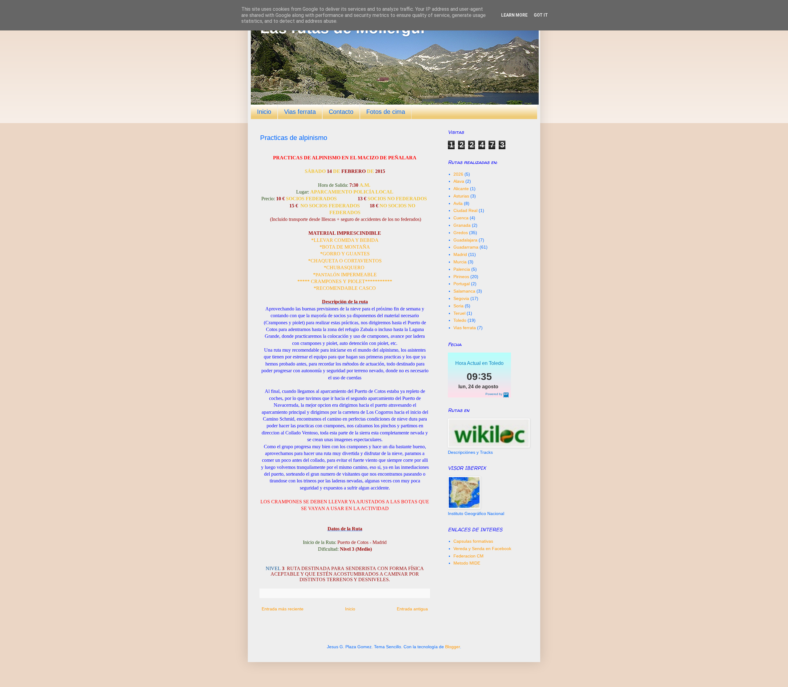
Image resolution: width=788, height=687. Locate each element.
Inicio (264, 111)
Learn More (514, 15)
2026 (458, 174)
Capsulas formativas (473, 541)
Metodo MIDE (466, 563)
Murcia (460, 261)
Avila (458, 203)
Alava (458, 181)
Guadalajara (465, 240)
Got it (541, 15)
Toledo (459, 320)
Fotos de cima (385, 111)
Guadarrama (465, 247)
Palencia (461, 269)
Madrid (460, 254)
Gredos (460, 232)
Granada (462, 225)
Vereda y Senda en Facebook (482, 548)
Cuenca (460, 217)
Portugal (461, 283)
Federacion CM (468, 555)
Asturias (461, 196)
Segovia (461, 298)
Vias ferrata (300, 111)
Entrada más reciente (283, 608)
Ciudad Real (465, 210)
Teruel (459, 313)
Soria (458, 305)
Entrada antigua (412, 608)
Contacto (341, 111)
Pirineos (461, 276)
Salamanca (464, 291)
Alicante (461, 188)
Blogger (452, 646)
